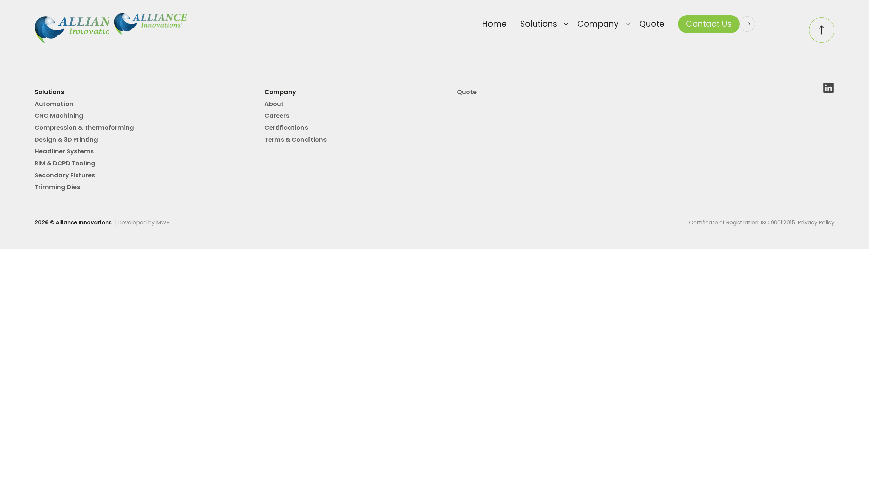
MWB (163, 223)
